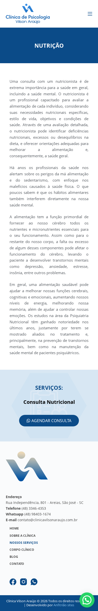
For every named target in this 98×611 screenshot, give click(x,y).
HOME (14, 528)
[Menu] (90, 14)
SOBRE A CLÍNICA (22, 536)
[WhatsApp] (34, 581)
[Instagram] (23, 581)
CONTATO (17, 564)
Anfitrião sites (64, 605)
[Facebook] (13, 581)
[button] (86, 599)
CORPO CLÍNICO (22, 550)
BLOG (14, 557)
